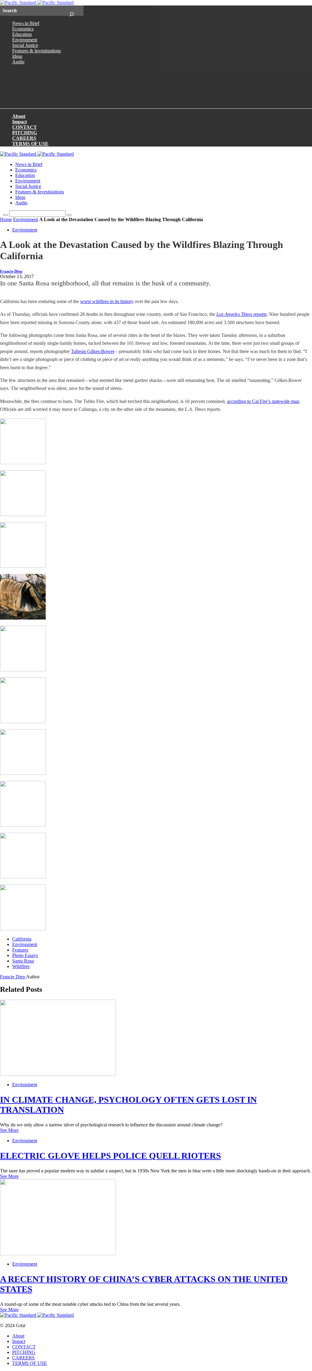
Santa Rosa (23, 960)
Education (22, 34)
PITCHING (24, 132)
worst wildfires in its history (106, 301)
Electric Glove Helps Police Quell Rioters (110, 1156)
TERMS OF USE (30, 143)
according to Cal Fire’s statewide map (263, 401)
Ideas (17, 56)
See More (9, 1130)
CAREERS (24, 138)
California (21, 939)
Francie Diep (11, 271)
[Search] (71, 11)
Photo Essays (25, 955)
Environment (24, 39)
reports (241, 314)
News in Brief (25, 23)
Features (20, 949)
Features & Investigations (36, 50)
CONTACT (24, 127)
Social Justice (25, 45)
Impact (19, 121)
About (18, 116)
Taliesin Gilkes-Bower (92, 351)
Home (6, 219)
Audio (18, 61)
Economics (23, 28)
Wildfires (21, 966)
